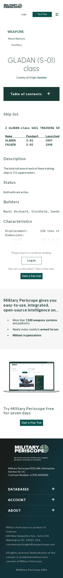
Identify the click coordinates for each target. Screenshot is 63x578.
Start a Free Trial (31, 422)
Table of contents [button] (26, 94)
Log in (31, 260)
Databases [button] (18, 489)
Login (24, 14)
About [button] (14, 510)
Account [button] (17, 500)
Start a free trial (31, 276)
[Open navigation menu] (57, 14)
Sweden (42, 77)
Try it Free (42, 14)
